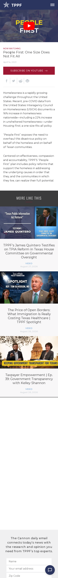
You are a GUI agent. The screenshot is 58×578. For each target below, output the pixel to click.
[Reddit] (20, 81)
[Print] (27, 81)
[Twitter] (13, 81)
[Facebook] (6, 81)
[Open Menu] (52, 5)
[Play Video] (29, 26)
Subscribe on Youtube (27, 70)
